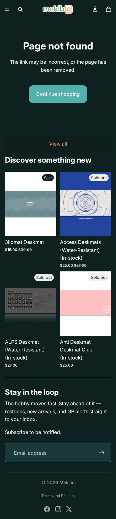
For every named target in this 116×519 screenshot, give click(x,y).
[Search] (20, 9)
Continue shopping (58, 94)
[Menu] (7, 9)
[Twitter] (69, 509)
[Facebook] (47, 509)
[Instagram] (58, 509)
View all (58, 144)
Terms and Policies (58, 495)
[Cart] (108, 9)
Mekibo (67, 482)
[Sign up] (101, 452)
